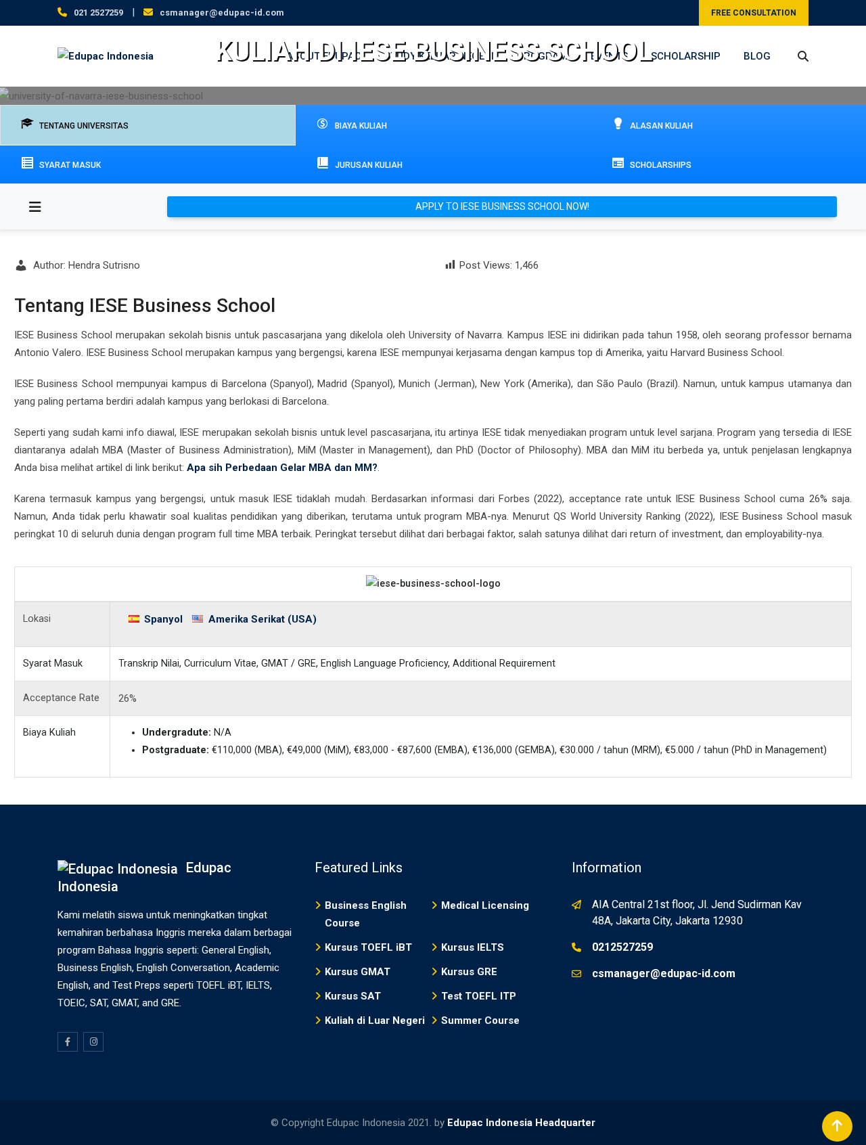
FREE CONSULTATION (753, 13)
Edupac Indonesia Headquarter (521, 1123)
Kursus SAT (353, 996)
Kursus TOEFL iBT (368, 947)
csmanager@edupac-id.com (222, 12)
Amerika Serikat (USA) (262, 619)
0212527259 (622, 947)
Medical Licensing (485, 905)
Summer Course (480, 1020)
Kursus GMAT (357, 972)
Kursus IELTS (472, 947)
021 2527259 (98, 12)
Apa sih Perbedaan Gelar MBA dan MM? (282, 468)
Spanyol (163, 619)
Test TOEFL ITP (478, 996)
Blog (757, 56)
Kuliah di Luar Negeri (375, 1020)
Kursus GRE (469, 972)
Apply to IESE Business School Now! (502, 206)
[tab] (148, 125)
